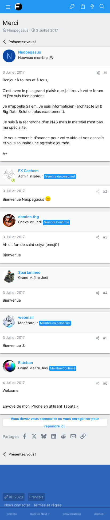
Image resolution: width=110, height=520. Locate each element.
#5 (105, 338)
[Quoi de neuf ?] (92, 6)
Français (36, 497)
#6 (105, 383)
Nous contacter (17, 505)
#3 (105, 237)
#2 (105, 191)
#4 (105, 293)
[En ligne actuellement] (13, 180)
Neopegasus (17, 30)
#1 (105, 73)
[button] (8, 7)
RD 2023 (15, 497)
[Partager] (98, 72)
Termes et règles (47, 505)
